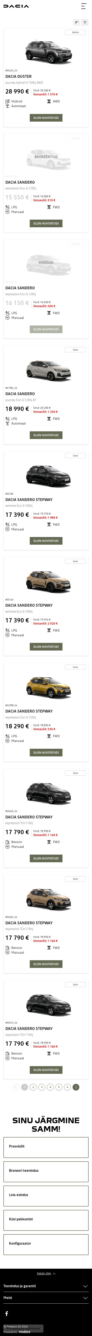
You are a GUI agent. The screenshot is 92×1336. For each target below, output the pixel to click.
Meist (7, 1297)
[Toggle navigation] (83, 6)
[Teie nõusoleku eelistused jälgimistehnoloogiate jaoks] (23, 1328)
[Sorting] (76, 22)
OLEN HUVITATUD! (46, 118)
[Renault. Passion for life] (16, 6)
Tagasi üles (44, 1273)
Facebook (6, 1313)
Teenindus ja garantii (19, 1286)
